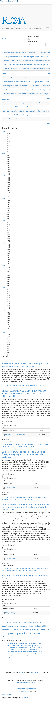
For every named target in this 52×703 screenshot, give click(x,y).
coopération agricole (26, 633)
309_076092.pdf (10, 558)
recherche (42, 629)
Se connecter (6, 694)
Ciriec (4, 626)
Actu (4, 38)
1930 (3, 310)
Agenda (5, 73)
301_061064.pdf (10, 487)
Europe (7, 633)
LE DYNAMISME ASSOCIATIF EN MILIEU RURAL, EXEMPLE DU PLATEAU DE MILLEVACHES (24, 393)
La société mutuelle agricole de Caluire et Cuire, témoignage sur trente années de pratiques (23, 454)
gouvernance (20, 629)
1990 (3, 176)
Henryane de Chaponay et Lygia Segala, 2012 (18, 366)
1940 (3, 287)
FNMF (11, 629)
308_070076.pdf (10, 613)
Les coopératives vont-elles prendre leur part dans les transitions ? (26, 56)
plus (48, 73)
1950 (3, 265)
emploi (31, 629)
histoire (5, 629)
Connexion (44, 7)
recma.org (25, 691)
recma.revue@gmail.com (26, 682)
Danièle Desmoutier (10, 119)
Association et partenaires (26, 688)
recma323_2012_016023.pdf (15, 434)
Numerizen (24, 697)
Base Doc (6, 98)
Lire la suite (23, 385)
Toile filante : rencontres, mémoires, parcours (25, 363)
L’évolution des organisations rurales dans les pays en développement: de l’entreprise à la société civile (25, 507)
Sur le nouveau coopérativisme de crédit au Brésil (24, 577)
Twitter (20, 672)
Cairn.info (28, 7)
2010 (3, 131)
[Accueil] (14, 20)
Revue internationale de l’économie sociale (21, 28)
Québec (9, 626)
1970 (3, 220)
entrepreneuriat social (19, 626)
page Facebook (35, 672)
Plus (3, 636)
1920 (3, 332)
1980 (3, 198)
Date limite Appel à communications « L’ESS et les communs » (25, 78)
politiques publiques (34, 626)
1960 (3, 243)
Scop (44, 625)
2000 (3, 153)
